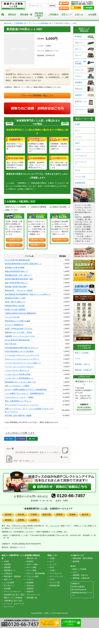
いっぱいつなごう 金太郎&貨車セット (19, 378)
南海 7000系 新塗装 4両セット (16, 283)
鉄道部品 (78, 36)
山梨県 (34, 520)
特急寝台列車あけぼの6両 (15, 306)
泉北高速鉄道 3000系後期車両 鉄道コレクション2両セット (28, 294)
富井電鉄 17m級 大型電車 (15, 267)
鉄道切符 (78, 95)
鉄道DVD (30, 591)
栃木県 (85, 514)
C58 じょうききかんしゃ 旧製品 (17, 386)
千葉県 (34, 514)
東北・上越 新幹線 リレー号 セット (18, 401)
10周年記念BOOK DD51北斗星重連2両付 (20, 313)
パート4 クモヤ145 (12, 317)
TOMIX (77, 149)
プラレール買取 (33, 576)
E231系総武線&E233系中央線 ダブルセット (21, 348)
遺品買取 (76, 561)
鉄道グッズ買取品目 (84, 29)
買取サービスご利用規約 (13, 598)
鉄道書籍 (78, 82)
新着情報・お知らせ (82, 364)
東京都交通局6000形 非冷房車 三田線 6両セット (23, 264)
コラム (77, 358)
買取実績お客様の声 (39, 15)
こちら (55, 526)
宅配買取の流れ (37, 240)
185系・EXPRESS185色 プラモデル (18, 329)
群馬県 (8, 520)
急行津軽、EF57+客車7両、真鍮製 (18, 415)
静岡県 (59, 514)
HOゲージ (79, 43)
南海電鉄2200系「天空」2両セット (18, 275)
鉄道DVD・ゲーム (81, 102)
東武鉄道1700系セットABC (15, 298)
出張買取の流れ (14, 240)
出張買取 (7, 564)
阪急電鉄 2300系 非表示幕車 (16, 287)
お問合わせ (8, 573)
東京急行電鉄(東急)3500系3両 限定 (19, 279)
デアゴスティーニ (81, 111)
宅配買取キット (37, 245)
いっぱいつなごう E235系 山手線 (17, 374)
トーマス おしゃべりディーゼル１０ (19, 367)
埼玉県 (21, 514)
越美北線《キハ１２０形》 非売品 (18, 332)
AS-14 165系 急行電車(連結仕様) (17, 260)
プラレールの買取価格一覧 (41, 23)
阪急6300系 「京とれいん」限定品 (18, 290)
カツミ (77, 131)
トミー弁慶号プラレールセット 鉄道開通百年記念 (24, 393)
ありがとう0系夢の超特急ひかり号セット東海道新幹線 (25, 390)
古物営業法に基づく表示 (13, 601)
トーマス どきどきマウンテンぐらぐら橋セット (23, 363)
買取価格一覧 (21, 23)
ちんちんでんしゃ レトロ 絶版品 (19, 397)
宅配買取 (7, 567)
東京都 (8, 514)
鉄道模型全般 (80, 183)
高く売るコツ (9, 585)
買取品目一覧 (32, 558)
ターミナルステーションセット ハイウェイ (22, 405)
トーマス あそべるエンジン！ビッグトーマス (22, 355)
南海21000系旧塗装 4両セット (16, 271)
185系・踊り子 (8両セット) (15, 302)
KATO (77, 143)
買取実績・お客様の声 (83, 370)
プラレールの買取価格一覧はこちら (37, 95)
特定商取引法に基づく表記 (14, 595)
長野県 (21, 520)
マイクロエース (81, 156)
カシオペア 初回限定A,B (14, 325)
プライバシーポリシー (12, 591)
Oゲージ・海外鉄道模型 (80, 63)
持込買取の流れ (60, 240)
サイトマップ (9, 607)
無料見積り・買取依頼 (12, 576)
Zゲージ (78, 55)
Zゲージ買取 (31, 570)
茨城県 (72, 514)
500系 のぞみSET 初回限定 (15, 309)
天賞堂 (77, 124)
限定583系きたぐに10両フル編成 (17, 321)
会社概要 (92, 14)
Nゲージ (78, 49)
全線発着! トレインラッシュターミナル (20, 336)
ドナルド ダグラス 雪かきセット (17, 370)
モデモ (77, 170)
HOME (8, 23)
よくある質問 (9, 582)
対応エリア (67, 14)
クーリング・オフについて (14, 604)
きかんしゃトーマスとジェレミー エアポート (22, 359)
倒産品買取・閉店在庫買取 (83, 558)
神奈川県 (46, 514)
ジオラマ (78, 76)
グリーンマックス (81, 163)
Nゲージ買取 (31, 567)
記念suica (78, 89)
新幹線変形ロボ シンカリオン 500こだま (20, 382)
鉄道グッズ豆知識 (81, 353)
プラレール (79, 70)
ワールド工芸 (80, 177)
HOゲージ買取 (32, 564)
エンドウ (78, 137)
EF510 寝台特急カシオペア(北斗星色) (19, 351)
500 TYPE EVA (10, 344)
